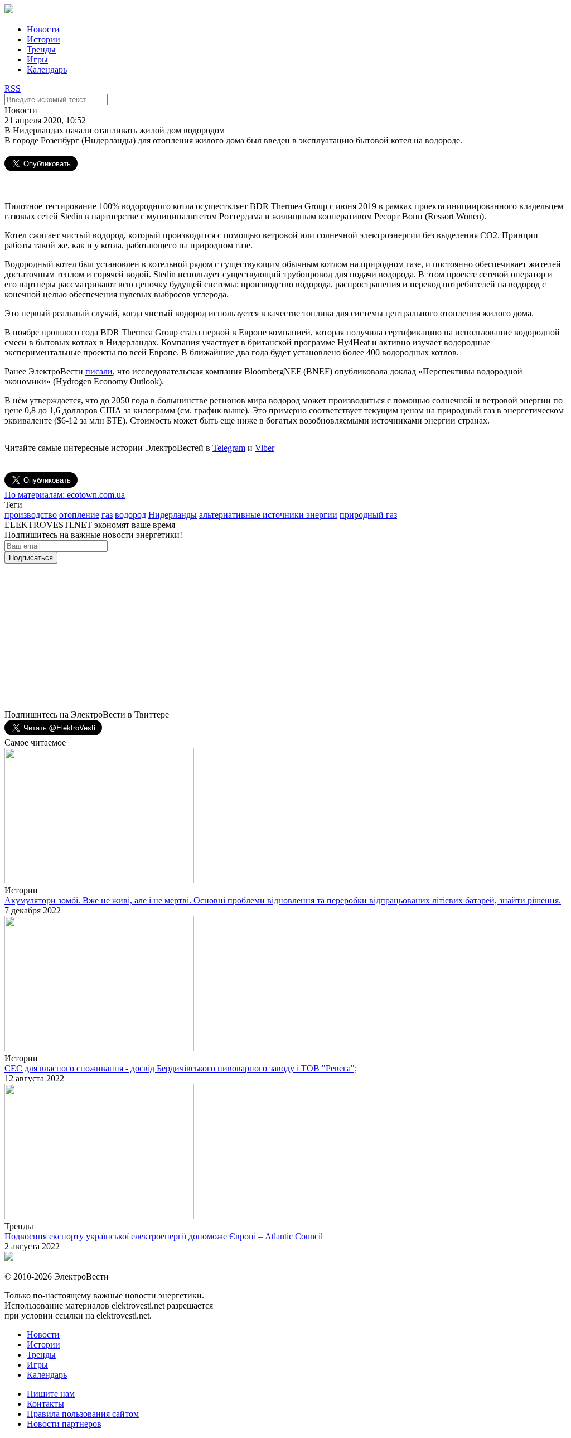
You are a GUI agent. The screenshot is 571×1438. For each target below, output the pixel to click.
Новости (43, 29)
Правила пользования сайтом (83, 1413)
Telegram (228, 448)
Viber (264, 448)
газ (107, 515)
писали (99, 371)
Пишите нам (51, 1393)
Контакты (45, 1403)
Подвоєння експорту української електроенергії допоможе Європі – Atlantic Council (163, 1236)
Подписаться (31, 558)
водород (130, 515)
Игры (37, 59)
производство (30, 515)
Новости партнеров (64, 1424)
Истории (43, 39)
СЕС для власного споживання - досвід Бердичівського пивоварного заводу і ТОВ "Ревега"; (180, 1068)
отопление (79, 515)
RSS (12, 88)
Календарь (47, 69)
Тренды (41, 49)
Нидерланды (172, 515)
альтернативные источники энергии (268, 515)
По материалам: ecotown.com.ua (64, 494)
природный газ (368, 515)
